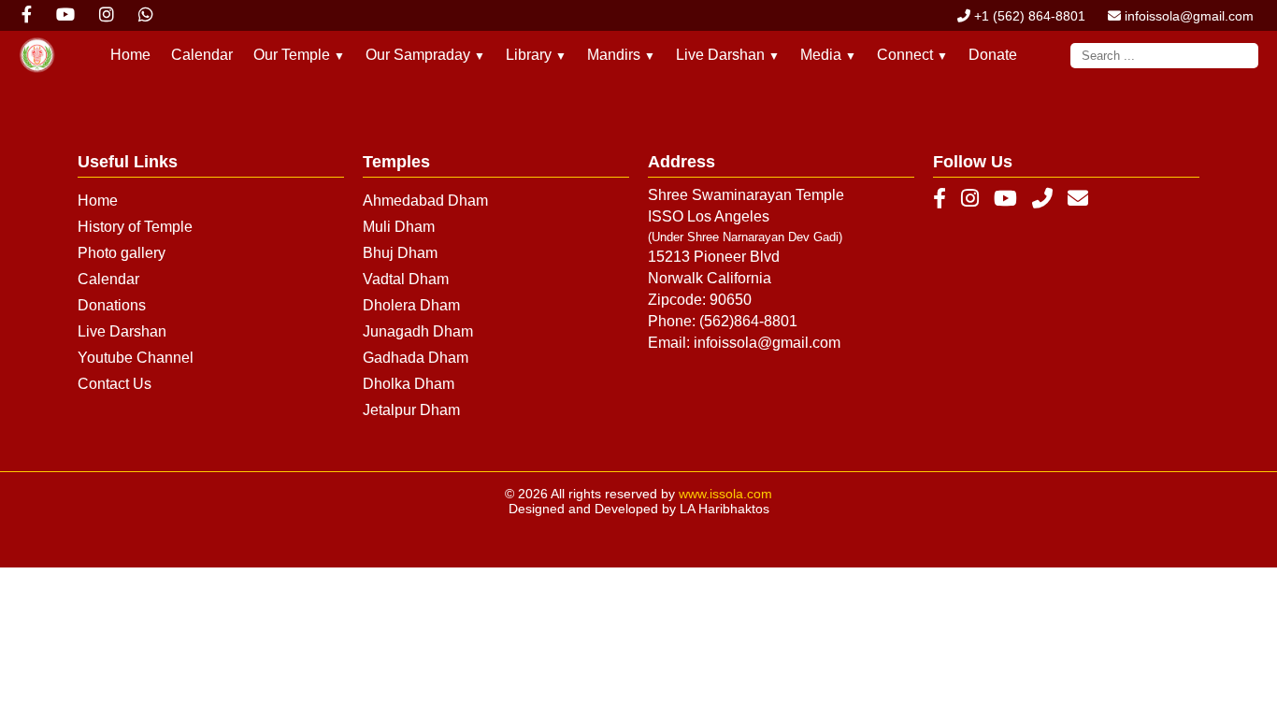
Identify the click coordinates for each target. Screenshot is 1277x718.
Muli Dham (399, 227)
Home (130, 55)
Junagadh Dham (418, 331)
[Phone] (1042, 199)
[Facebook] (939, 199)
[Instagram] (970, 199)
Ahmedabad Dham (425, 200)
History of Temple (135, 227)
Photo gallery (121, 253)
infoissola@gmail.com (1187, 15)
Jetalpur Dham (411, 410)
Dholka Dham (408, 384)
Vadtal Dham (406, 279)
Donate (993, 55)
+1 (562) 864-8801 (1027, 15)
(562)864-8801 (748, 321)
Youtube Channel (136, 358)
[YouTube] (1005, 199)
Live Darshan (122, 331)
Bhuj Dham (400, 253)
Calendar (202, 55)
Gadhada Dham (415, 358)
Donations (112, 305)
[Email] (1078, 199)
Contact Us (114, 384)
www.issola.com (725, 493)
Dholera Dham (411, 305)
